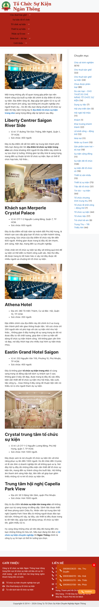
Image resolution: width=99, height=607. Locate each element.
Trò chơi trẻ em (81, 220)
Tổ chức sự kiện (18, 24)
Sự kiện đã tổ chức (21, 19)
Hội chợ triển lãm (82, 108)
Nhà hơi (78, 138)
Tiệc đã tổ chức (81, 186)
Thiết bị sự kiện (18, 29)
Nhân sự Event (18, 33)
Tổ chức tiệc (80, 216)
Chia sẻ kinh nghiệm (84, 62)
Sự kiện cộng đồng (83, 154)
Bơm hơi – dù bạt (18, 38)
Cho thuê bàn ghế (18, 15)
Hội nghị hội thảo (82, 113)
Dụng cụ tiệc (80, 104)
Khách (77, 120)
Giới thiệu (18, 43)
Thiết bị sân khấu (82, 175)
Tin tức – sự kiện (82, 190)
